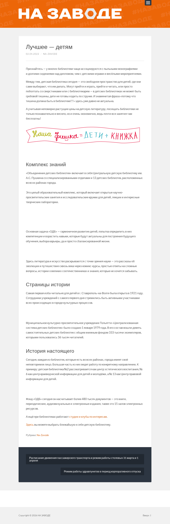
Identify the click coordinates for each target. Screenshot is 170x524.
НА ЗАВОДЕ (44, 515)
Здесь (30, 424)
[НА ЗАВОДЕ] (70, 14)
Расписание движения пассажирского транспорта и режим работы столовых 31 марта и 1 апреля (83, 459)
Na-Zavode (50, 54)
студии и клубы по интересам (88, 416)
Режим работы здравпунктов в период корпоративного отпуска (102, 471)
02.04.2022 (32, 54)
